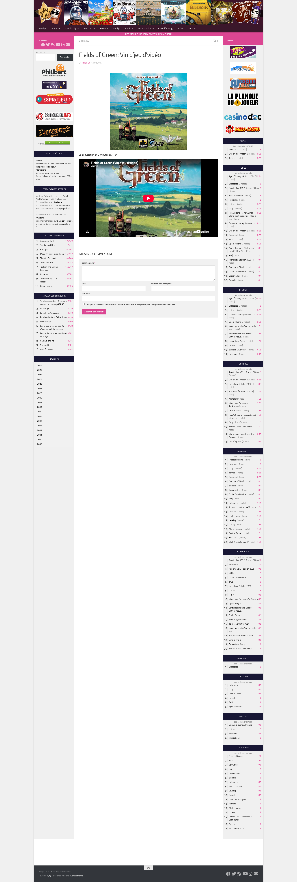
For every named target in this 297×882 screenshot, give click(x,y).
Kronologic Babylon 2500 (240, 260)
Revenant (233, 354)
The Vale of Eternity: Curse (241, 391)
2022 (39, 384)
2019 (39, 397)
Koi (230, 255)
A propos (55, 28)
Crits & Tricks (235, 410)
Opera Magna (46, 321)
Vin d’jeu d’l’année (122, 28)
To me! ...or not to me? (239, 507)
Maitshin (233, 399)
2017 (39, 407)
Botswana (233, 503)
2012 (39, 430)
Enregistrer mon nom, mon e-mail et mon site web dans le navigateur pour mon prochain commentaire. (131, 304)
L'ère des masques (237, 799)
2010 (39, 439)
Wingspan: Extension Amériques (243, 599)
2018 (39, 402)
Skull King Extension (238, 542)
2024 (39, 374)
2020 (39, 393)
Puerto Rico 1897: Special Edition (244, 188)
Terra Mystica (46, 262)
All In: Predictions (236, 828)
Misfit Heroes (235, 808)
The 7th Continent (48, 258)
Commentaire (88, 263)
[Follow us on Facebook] (43, 45)
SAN (231, 702)
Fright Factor (234, 516)
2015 (39, 416)
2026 (39, 365)
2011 (39, 435)
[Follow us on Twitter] (48, 45)
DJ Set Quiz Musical (237, 271)
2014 (39, 421)
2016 (39, 411)
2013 (39, 425)
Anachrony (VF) (47, 241)
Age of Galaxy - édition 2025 (241, 176)
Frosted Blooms (236, 195)
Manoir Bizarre (235, 529)
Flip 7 (231, 524)
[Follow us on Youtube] (58, 45)
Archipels (233, 824)
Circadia (232, 511)
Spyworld (44, 345)
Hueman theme (76, 876)
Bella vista (233, 537)
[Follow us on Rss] (53, 45)
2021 (39, 388)
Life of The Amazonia (49, 313)
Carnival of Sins (47, 340)
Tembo (232, 158)
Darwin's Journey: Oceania (240, 223)
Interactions (41, 170)
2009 (39, 444)
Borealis (232, 280)
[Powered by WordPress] (50, 875)
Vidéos (180, 28)
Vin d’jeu (43, 28)
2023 (39, 379)
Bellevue (58, 202)
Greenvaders (235, 276)
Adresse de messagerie (162, 283)
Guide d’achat (145, 28)
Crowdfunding (165, 28)
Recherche (40, 52)
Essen (103, 28)
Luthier (232, 204)
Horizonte (233, 200)
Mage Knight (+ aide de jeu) (52, 254)
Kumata (232, 803)
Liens (190, 28)
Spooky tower (235, 706)
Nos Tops (88, 28)
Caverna (44, 274)
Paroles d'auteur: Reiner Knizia (53, 317)
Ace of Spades (46, 349)
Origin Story (234, 422)
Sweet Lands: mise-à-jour (47, 173)
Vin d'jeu (84, 40)
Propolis (232, 698)
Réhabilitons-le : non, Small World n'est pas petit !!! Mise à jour (242, 216)
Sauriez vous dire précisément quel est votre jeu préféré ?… (53, 208)
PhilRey (86, 62)
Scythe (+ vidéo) (47, 245)
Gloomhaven (46, 286)
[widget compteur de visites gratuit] (57, 143)
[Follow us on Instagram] (63, 45)
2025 (39, 370)
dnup (231, 208)
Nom (85, 283)
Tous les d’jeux (72, 28)
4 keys (232, 812)
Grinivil (39, 160)
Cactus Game (235, 533)
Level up (232, 520)
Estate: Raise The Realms (240, 426)
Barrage (43, 249)
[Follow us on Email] (68, 45)
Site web (86, 293)
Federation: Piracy (237, 341)
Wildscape (44, 308)
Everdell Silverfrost (237, 349)
